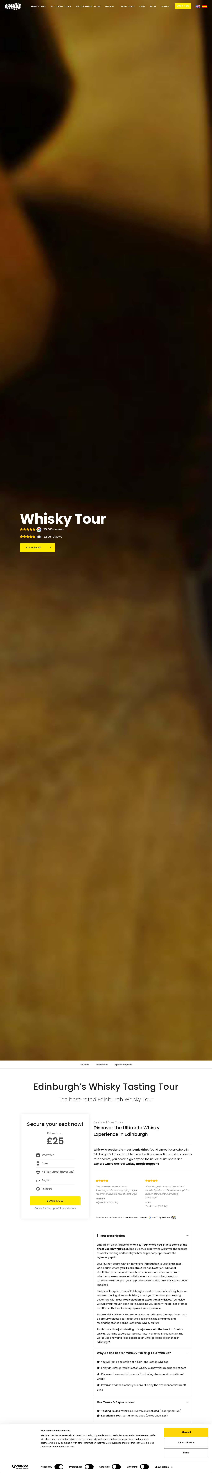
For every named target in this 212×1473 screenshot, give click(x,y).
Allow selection (186, 1442)
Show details (162, 1467)
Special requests (123, 1064)
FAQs (142, 6)
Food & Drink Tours (88, 6)
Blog (153, 6)
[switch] (89, 1466)
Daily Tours (38, 6)
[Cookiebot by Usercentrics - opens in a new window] (20, 1467)
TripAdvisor (163, 1217)
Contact (166, 6)
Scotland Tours (60, 6)
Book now (33, 547)
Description (102, 1064)
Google (143, 1217)
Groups (110, 6)
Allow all (186, 1432)
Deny (186, 1452)
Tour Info (84, 1064)
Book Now (183, 5)
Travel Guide (127, 6)
